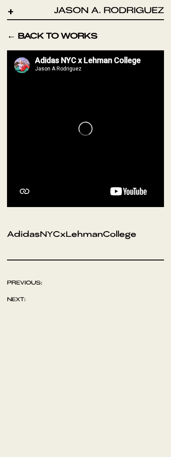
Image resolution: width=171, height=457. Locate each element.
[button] (10, 11)
